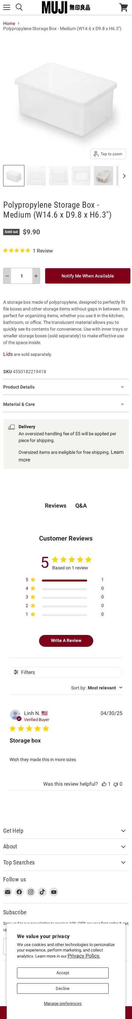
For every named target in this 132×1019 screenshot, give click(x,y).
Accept (62, 972)
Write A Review (66, 640)
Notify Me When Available (88, 275)
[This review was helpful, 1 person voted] (104, 784)
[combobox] (96, 687)
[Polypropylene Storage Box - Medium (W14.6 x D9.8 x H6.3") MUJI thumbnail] (14, 175)
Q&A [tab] (81, 505)
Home (9, 23)
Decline (63, 988)
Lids (8, 354)
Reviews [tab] (55, 505)
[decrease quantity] (7, 276)
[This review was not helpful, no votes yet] (115, 784)
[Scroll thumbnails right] (123, 176)
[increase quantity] (36, 276)
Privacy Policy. (84, 956)
